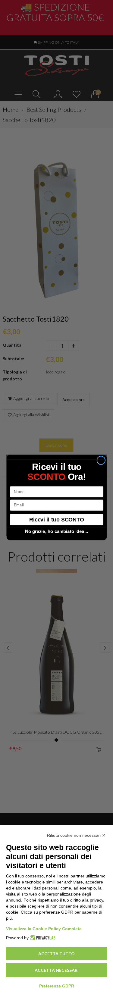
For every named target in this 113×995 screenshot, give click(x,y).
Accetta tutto (56, 953)
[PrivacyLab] (42, 938)
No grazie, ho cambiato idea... (56, 531)
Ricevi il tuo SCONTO (56, 520)
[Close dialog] (101, 460)
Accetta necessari (57, 970)
